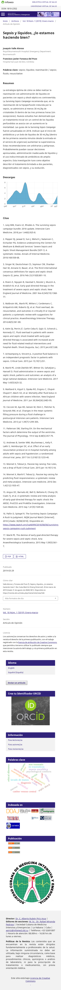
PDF (9, 556)
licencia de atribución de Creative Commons (37, 642)
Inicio (5, 21)
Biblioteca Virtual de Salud (44, 2)
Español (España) (15, 672)
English (11, 668)
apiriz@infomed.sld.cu (17, 930)
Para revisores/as (15, 749)
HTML (21, 556)
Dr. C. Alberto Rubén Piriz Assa (31, 918)
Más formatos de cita (14, 598)
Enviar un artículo (16, 682)
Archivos (15, 21)
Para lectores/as (15, 740)
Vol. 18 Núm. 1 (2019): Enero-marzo (38, 21)
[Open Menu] (3, 14)
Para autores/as (15, 744)
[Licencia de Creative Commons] (30, 984)
